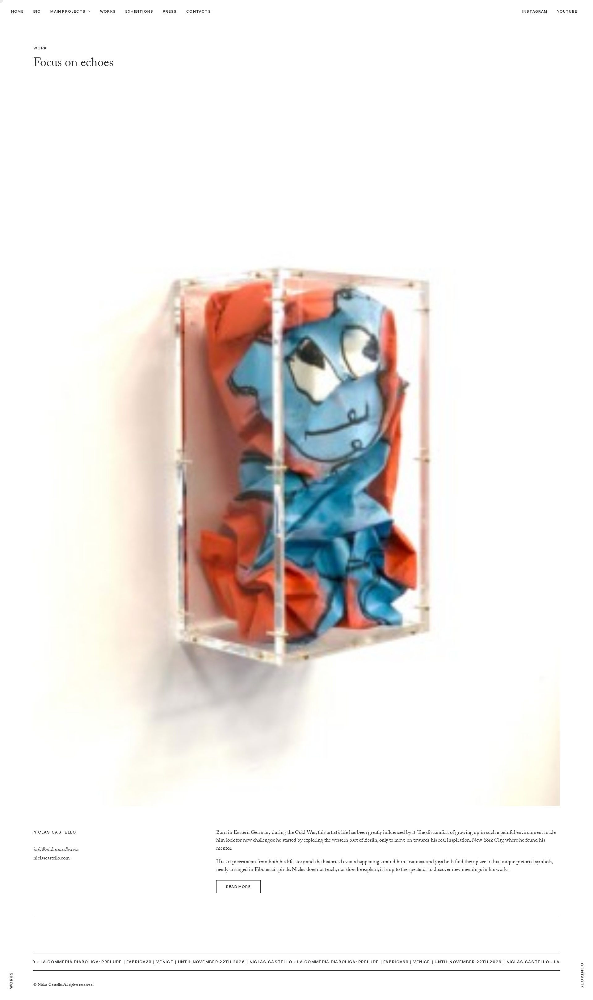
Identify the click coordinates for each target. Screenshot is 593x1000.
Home (17, 11)
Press (170, 11)
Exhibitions (139, 11)
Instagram (535, 11)
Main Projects (68, 11)
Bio (37, 11)
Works (108, 11)
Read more (238, 886)
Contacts (198, 11)
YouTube (567, 11)
